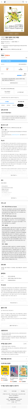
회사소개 (12, 400)
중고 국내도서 (7, 267)
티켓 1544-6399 (14, 394)
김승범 (13, 41)
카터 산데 (7, 41)
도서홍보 (12, 402)
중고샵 (2, 267)
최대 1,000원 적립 (22, 64)
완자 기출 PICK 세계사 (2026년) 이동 (14, 373)
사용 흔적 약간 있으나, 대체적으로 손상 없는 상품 (12, 49)
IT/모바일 (13, 267)
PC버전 (9, 400)
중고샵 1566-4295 (21, 394)
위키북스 (2, 43)
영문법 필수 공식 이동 (5, 374)
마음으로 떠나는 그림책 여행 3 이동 (23, 374)
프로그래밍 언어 (19, 267)
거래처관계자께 (17, 400)
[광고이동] (23, 2)
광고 (16, 402)
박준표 (16, 41)
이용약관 (7, 399)
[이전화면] (1, 2)
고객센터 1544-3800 (6, 394)
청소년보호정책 (19, 399)
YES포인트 (3, 57)
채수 (6, 129)
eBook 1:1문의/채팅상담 (13, 395)
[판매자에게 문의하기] (16, 134)
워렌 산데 (3, 41)
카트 (26, 2)
